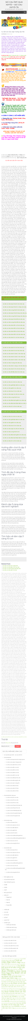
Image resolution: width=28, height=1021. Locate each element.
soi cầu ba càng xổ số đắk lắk (18, 721)
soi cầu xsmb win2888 (20, 998)
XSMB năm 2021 (9, 1006)
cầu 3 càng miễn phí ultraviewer (8, 586)
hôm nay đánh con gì (12, 985)
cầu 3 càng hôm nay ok (13, 583)
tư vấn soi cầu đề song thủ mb (13, 780)
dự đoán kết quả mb (6, 631)
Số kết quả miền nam (11, 930)
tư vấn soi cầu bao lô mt (11, 822)
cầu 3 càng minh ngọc (9, 587)
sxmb (7, 1001)
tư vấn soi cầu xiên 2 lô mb (12, 785)
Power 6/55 (8, 905)
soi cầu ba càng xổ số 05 (12, 717)
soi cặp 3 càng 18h (21, 650)
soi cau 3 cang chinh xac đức (19, 656)
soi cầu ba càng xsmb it (6, 728)
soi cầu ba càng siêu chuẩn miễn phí (9, 708)
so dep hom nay (10, 648)
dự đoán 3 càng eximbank (20, 613)
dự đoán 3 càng (6, 56)
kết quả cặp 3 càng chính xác (19, 641)
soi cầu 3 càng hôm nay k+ (9, 667)
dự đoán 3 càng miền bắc (10, 616)
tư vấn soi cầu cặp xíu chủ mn (13, 852)
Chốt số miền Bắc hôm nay (11, 961)
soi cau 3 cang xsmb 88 (6, 679)
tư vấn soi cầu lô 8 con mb (12, 802)
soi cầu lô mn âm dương (19, 995)
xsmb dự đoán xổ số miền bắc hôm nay (13, 1004)
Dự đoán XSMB (11, 970)
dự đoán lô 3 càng (15, 631)
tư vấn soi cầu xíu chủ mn (12, 865)
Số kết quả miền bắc (11, 924)
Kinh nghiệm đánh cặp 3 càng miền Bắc (10, 642)
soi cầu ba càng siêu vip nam (8, 715)
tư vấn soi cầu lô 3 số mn (11, 860)
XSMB (5, 884)
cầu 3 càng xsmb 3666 (11, 605)
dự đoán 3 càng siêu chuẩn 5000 (16, 618)
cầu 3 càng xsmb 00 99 (13, 603)
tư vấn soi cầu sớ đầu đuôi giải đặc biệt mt (16, 838)
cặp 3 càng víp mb (13, 55)
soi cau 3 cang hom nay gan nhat (14, 664)
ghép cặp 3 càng (14, 637)
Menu (4, 12)
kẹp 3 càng (23, 638)
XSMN (5, 887)
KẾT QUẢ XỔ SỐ (8, 892)
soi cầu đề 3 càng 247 (13, 731)
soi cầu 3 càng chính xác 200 (15, 654)
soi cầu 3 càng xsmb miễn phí (10, 683)
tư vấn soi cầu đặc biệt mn (12, 855)
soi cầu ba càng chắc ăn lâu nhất (8, 692)
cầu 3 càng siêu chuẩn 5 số (15, 589)
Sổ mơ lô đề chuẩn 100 (9, 879)
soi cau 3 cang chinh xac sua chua (18, 658)
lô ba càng (21, 645)
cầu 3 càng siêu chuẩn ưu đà (18, 590)
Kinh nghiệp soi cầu (8, 876)
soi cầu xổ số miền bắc (8, 999)
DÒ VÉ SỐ (6, 914)
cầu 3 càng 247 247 (5, 576)
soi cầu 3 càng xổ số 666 (16, 676)
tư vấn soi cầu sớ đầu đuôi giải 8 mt (14, 835)
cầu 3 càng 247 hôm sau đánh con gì (16, 577)
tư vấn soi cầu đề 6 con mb (12, 769)
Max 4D (8, 902)
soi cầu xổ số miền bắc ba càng (11, 732)
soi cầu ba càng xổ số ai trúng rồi (16, 719)
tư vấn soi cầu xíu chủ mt (12, 840)
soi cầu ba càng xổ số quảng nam (15, 724)
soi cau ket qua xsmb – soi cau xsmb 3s (14, 4)
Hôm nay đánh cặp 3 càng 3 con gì (12, 638)
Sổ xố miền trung (8, 820)
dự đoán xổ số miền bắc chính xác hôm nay (11, 977)
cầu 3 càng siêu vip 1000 (7, 592)
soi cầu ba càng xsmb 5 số (17, 725)
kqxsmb (20, 985)
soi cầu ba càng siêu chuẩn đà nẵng (17, 706)
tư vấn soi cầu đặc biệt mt (12, 827)
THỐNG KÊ (6, 909)
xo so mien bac (16, 1003)
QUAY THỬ (6, 920)
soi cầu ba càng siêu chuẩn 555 (11, 705)
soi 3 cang (16, 648)
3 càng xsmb (23, 55)
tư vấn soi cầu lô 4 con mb (14, 160)
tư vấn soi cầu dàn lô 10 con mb (11, 567)
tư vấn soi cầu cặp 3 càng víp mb (13, 762)
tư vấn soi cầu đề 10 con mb (20, 736)
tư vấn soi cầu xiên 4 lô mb (10, 570)
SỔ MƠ (5, 917)
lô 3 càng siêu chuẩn (13, 645)
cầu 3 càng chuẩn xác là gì (12, 580)
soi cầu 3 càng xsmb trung (19, 689)
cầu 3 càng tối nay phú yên (13, 597)
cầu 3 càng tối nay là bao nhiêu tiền (13, 596)
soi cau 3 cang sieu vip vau (17, 674)
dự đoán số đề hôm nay (14, 969)
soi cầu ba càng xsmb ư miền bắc (13, 730)
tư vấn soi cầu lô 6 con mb (7, 736)
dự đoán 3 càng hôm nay (7, 615)
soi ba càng (22, 648)
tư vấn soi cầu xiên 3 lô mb (12, 788)
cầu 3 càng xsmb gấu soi (9, 606)
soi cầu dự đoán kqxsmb (11, 990)
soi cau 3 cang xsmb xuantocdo (18, 690)
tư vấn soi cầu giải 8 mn (11, 857)
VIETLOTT (6, 895)
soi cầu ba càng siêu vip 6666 (11, 711)
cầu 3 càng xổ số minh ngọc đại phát (15, 600)
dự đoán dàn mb (22, 629)
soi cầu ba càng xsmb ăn (20, 727)
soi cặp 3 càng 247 (5, 651)
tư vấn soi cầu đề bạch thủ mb (13, 777)
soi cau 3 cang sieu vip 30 (14, 672)
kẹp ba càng (4, 640)
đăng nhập (8, 742)
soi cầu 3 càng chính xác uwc (8, 660)
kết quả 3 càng (11, 640)
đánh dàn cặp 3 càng (9, 635)
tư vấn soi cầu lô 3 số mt (11, 832)
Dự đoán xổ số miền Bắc (13, 974)
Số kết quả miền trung (11, 927)
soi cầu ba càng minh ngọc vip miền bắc (12, 702)
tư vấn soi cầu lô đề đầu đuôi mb (13, 810)
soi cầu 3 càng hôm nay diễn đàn (15, 661)
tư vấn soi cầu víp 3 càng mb (10, 565)
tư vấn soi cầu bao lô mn (12, 849)
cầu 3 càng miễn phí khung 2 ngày (17, 584)
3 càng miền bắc (7, 573)
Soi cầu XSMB (11, 996)
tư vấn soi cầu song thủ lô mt (13, 843)
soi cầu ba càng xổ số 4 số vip (13, 718)
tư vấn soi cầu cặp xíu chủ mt (13, 825)
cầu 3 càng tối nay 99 (8, 595)
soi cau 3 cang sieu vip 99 (17, 673)
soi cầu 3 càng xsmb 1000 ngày (18, 677)
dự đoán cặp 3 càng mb (11, 625)
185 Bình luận (9, 34)
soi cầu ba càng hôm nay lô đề (14, 695)
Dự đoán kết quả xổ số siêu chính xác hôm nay (13, 967)
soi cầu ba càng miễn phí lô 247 (13, 699)
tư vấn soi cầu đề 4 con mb (12, 767)
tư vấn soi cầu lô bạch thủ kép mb (12, 568)
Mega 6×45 (8, 897)
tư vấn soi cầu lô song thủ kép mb (14, 813)
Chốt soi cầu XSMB (18, 958)
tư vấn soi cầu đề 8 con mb (12, 772)
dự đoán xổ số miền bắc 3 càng (11, 632)
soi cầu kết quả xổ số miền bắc (10, 993)
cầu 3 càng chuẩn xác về (17, 582)
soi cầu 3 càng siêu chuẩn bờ (15, 670)
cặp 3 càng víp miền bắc (20, 574)
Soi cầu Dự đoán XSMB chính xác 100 (13, 991)
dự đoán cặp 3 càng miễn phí (15, 627)
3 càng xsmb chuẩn (15, 573)
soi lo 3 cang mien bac (15, 734)
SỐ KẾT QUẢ (7, 922)
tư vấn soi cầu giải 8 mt (11, 830)
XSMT (5, 890)
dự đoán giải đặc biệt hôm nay (15, 964)
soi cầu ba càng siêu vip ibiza (19, 714)
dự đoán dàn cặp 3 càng (12, 629)
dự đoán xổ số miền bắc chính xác (18, 975)
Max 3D (8, 899)
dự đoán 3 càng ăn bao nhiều (11, 609)
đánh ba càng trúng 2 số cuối (13, 634)
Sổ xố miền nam (7, 847)
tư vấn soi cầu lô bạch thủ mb (13, 807)
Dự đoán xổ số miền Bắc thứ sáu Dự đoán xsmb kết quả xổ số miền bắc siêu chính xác (13, 981)
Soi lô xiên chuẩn (20, 999)
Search (17, 746)
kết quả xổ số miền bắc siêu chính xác (12, 985)
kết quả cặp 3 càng (8, 641)
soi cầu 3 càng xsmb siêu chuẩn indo (15, 686)
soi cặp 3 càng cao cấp (15, 651)
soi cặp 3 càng (13, 650)
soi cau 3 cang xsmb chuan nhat (13, 680)
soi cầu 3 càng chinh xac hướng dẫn (9, 657)
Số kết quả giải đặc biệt (13, 1001)
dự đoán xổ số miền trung (14, 984)
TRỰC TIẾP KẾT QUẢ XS (9, 882)
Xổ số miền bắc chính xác (10, 795)
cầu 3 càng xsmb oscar (11, 608)
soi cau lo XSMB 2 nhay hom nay (11, 988)
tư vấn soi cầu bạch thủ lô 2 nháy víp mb (15, 759)
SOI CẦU (6, 912)
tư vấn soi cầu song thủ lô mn (13, 872)
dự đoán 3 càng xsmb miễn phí (18, 622)
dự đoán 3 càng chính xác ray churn (15, 612)
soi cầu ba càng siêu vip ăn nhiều (15, 712)
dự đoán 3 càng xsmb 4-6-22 (13, 621)
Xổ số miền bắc (7, 757)
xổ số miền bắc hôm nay (13, 1007)
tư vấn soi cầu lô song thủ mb (13, 815)
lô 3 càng (22, 642)
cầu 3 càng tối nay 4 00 (11, 593)
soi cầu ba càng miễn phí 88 (16, 696)
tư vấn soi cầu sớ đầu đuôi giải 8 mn (14, 863)
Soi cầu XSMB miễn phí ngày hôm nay (12, 997)
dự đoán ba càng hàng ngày (8, 624)
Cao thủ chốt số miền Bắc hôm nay (8, 958)
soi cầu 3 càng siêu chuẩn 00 (11, 669)
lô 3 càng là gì (20, 644)
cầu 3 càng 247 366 (14, 576)
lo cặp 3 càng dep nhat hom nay (17, 647)
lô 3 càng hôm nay (12, 644)
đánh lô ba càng (18, 635)
